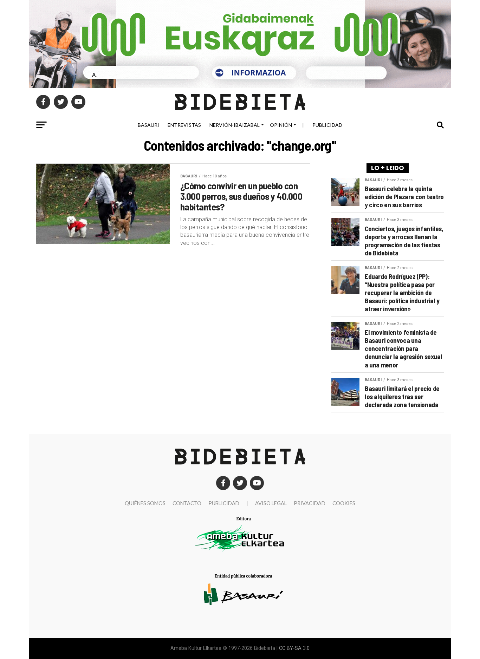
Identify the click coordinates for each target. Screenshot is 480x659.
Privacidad (309, 503)
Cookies (343, 503)
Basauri (148, 125)
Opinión (281, 125)
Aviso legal (271, 503)
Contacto (187, 503)
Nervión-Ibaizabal (234, 125)
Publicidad (327, 125)
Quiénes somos (145, 503)
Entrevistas (184, 125)
